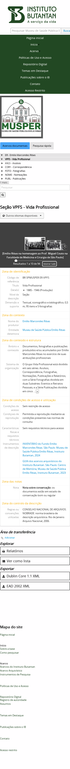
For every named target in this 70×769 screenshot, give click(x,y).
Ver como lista (18, 561)
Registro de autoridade (13, 700)
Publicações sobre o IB (35, 77)
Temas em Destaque (35, 71)
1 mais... (4, 182)
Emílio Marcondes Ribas (36, 321)
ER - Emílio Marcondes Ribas (20, 155)
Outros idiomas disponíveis (21, 215)
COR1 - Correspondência (18, 167)
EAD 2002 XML (18, 586)
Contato (35, 84)
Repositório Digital (35, 64)
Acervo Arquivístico (11, 670)
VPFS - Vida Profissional (17, 159)
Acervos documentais (15, 145)
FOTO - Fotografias (15, 171)
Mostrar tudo (49, 264)
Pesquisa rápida (42, 145)
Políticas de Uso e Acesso (35, 57)
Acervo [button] (34, 51)
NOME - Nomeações (16, 174)
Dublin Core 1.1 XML (23, 576)
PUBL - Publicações (15, 178)
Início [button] (34, 44)
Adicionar (10, 537)
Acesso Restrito (35, 90)
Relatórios (14, 551)
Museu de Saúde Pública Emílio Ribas (44, 330)
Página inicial (35, 38)
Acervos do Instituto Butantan (17, 666)
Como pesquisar (9, 652)
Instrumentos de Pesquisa (15, 674)
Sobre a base (7, 648)
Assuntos (5, 703)
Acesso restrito (8, 750)
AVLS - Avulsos (13, 163)
